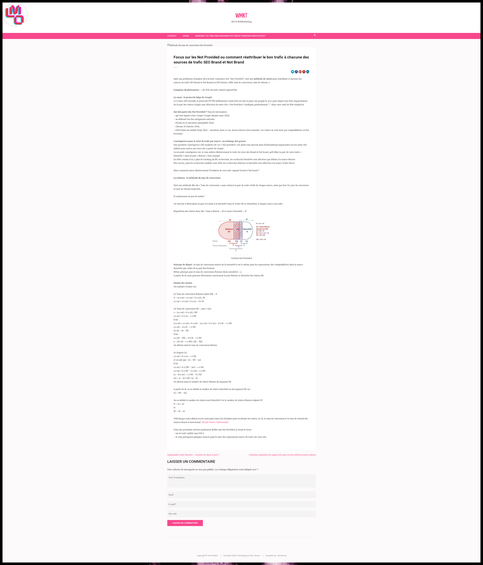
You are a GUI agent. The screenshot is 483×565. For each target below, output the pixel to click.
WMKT (241, 16)
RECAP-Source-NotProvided (215, 422)
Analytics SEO (204, 43)
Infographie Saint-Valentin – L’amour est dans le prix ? (193, 455)
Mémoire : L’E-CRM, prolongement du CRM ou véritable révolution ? (230, 36)
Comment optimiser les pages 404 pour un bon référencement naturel (282, 455)
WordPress (282, 556)
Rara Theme (255, 556)
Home (186, 36)
